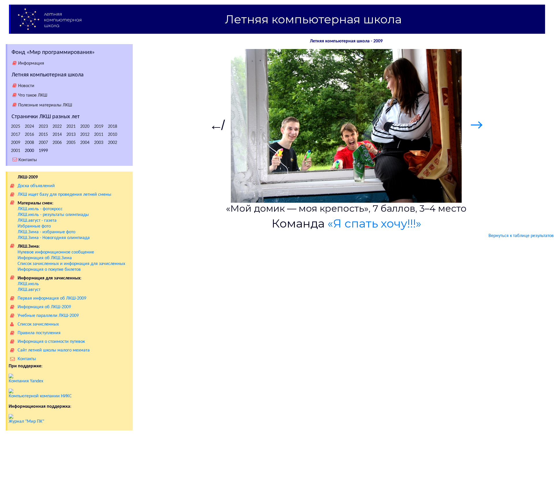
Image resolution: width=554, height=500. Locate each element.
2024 (29, 126)
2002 (112, 142)
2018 (112, 126)
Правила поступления (39, 333)
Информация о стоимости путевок (51, 341)
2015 (43, 134)
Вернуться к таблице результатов (521, 236)
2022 (57, 126)
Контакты (27, 159)
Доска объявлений (36, 186)
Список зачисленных (38, 324)
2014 (57, 134)
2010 (112, 134)
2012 (84, 134)
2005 (71, 142)
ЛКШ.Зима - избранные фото (46, 232)
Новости (26, 86)
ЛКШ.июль (28, 284)
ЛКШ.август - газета (37, 220)
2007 (43, 142)
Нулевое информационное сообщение (56, 252)
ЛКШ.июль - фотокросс (40, 209)
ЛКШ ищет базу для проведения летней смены (64, 194)
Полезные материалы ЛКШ (45, 105)
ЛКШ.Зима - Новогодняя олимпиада (54, 238)
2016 (29, 134)
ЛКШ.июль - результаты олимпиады (53, 215)
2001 (15, 151)
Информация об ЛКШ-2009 (44, 307)
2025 (15, 126)
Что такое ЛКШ (32, 95)
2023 (43, 126)
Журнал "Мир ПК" (26, 421)
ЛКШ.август (29, 289)
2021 (71, 126)
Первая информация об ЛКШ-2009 (52, 298)
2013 (71, 134)
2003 (98, 142)
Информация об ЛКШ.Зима (45, 258)
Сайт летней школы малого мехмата (54, 350)
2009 (15, 142)
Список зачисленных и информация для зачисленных (71, 264)
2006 (57, 142)
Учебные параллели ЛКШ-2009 (48, 315)
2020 (84, 126)
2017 (15, 134)
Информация (31, 63)
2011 (98, 134)
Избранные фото (34, 226)
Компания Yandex (26, 381)
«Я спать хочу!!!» (374, 223)
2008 (29, 142)
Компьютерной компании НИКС (40, 396)
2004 (84, 142)
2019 (98, 126)
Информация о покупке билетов (49, 269)
